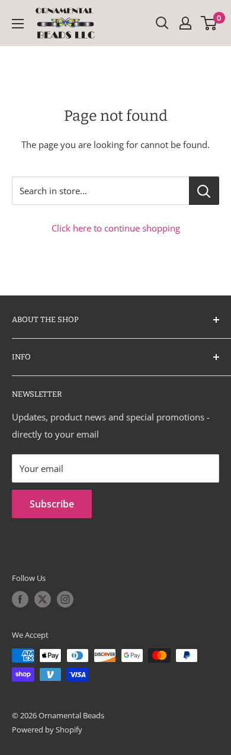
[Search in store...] (204, 190)
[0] (209, 23)
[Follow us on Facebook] (20, 599)
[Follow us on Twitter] (42, 599)
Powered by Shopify (47, 729)
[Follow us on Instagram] (65, 599)
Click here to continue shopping (116, 228)
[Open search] (162, 23)
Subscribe (52, 503)
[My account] (185, 23)
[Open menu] (18, 23)
